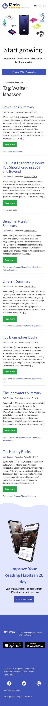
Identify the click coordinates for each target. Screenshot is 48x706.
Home (5, 82)
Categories (18, 668)
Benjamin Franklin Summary (17, 223)
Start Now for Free (24, 599)
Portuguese (9, 696)
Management (8, 440)
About (31, 671)
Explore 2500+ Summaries (24, 72)
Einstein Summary (16, 281)
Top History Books (17, 451)
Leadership (36, 437)
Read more (11, 145)
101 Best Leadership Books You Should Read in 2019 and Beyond (23, 167)
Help (25, 671)
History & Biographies (22, 267)
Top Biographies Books (20, 337)
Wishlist (7, 668)
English (20, 696)
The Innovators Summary (22, 393)
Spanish (28, 696)
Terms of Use (9, 674)
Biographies (18, 151)
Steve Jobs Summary (18, 107)
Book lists (29, 668)
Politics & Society (10, 270)
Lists (15, 210)
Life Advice (36, 267)
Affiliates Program (12, 671)
